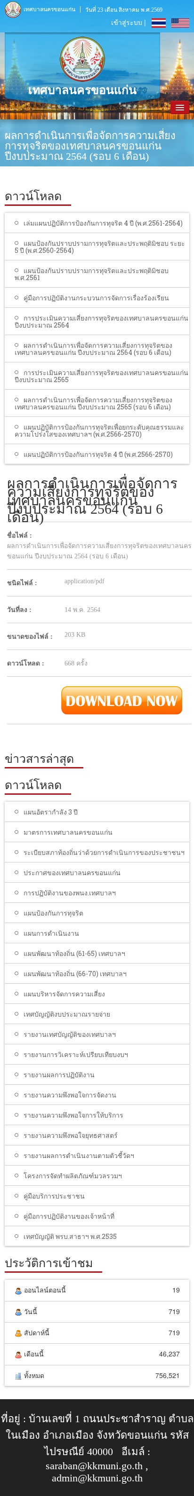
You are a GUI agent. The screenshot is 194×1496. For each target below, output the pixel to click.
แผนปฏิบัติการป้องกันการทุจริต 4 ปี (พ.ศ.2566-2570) (98, 454)
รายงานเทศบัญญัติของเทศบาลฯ (70, 1034)
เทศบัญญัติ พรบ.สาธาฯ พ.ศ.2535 (70, 1236)
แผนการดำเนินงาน (51, 933)
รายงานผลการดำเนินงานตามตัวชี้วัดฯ (79, 1155)
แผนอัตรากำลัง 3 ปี (51, 811)
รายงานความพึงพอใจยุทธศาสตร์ (71, 1135)
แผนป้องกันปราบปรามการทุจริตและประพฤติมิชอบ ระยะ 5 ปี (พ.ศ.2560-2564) (100, 247)
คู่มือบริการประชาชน (54, 1195)
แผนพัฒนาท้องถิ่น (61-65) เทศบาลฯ (74, 953)
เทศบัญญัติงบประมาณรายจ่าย (67, 1014)
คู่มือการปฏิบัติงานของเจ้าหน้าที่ (69, 1216)
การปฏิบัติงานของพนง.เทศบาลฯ (70, 892)
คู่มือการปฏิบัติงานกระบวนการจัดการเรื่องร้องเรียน (96, 297)
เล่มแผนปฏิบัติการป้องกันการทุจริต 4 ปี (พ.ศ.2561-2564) (103, 223)
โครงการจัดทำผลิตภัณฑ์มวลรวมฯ (73, 1175)
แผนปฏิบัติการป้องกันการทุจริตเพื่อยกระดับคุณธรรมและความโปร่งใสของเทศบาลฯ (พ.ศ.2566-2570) (99, 431)
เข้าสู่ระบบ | (128, 22)
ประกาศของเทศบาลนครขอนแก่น (72, 872)
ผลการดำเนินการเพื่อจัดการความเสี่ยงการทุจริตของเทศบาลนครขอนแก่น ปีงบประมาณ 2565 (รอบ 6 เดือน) (93, 403)
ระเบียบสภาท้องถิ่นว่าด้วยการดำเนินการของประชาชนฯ (104, 852)
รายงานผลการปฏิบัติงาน (59, 1074)
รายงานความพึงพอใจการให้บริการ (73, 1115)
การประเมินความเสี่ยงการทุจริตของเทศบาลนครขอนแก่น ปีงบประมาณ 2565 (101, 376)
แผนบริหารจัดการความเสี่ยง (64, 993)
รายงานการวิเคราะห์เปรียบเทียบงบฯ (76, 1054)
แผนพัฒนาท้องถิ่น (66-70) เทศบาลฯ (75, 973)
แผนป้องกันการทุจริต (53, 913)
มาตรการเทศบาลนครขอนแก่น (68, 832)
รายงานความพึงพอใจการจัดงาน (70, 1094)
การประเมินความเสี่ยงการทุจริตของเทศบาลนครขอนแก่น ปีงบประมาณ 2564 (101, 321)
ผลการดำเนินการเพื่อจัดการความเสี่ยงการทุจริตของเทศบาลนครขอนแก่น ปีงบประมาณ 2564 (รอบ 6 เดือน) (93, 349)
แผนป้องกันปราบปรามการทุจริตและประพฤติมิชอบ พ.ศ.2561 (92, 274)
